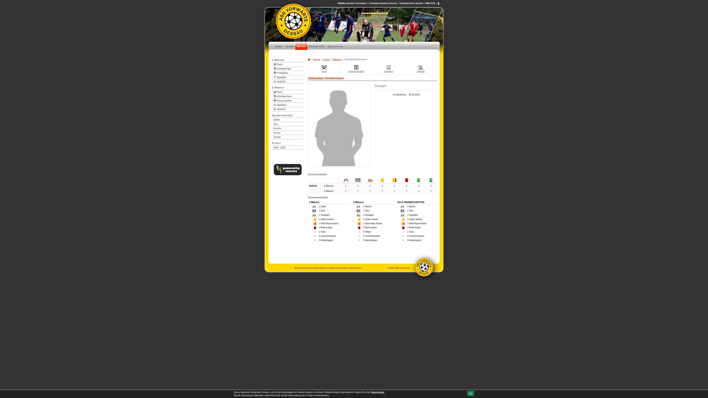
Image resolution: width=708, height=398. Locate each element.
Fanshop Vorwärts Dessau (383, 3)
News (279, 46)
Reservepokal (283, 101)
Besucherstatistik (302, 268)
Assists (277, 128)
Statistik (280, 81)
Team (279, 64)
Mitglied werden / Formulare (352, 3)
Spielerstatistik (282, 115)
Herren (301, 46)
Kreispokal (282, 73)
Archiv (276, 143)
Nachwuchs (317, 46)
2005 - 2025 (279, 147)
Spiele (276, 119)
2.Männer (278, 87)
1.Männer (278, 60)
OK (470, 393)
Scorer (277, 133)
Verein (289, 46)
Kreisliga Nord (284, 96)
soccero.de (405, 268)
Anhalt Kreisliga (356, 71)
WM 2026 (430, 3)
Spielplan (281, 77)
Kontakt (331, 268)
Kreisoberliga (283, 68)
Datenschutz (356, 268)
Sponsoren (335, 46)
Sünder (277, 137)
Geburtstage (319, 268)
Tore (275, 124)
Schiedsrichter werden (411, 3)
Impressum (342, 268)
